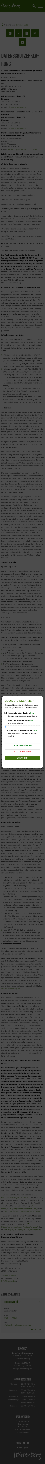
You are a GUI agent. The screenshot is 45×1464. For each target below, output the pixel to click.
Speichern (22, 758)
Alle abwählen (22, 751)
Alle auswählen (23, 745)
